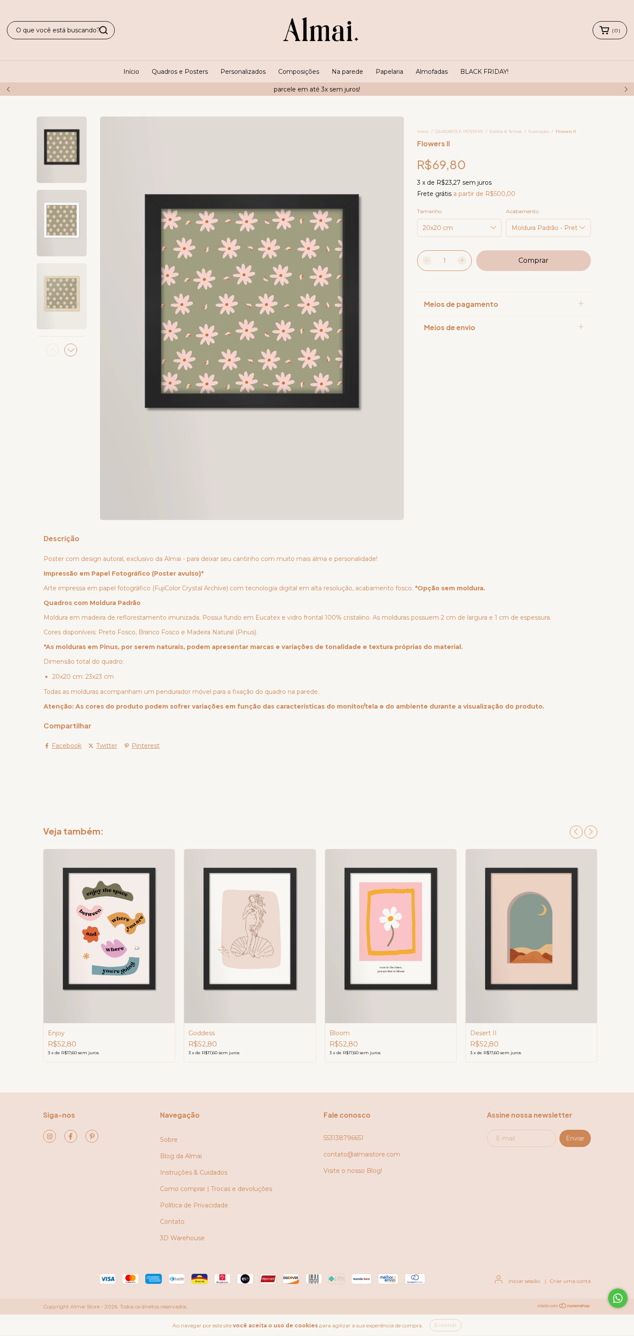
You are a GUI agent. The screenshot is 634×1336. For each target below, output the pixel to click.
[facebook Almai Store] (70, 1136)
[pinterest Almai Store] (91, 1136)
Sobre (169, 1140)
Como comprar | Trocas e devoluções (216, 1189)
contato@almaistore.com (361, 1154)
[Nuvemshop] (564, 1307)
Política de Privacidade (194, 1205)
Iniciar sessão (524, 1281)
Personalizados (243, 72)
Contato (172, 1222)
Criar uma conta (570, 1281)
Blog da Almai (181, 1156)
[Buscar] (103, 30)
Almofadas (432, 72)
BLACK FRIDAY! (484, 72)
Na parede (347, 72)
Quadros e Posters (180, 72)
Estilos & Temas (506, 131)
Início (131, 72)
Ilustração (538, 131)
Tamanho (429, 211)
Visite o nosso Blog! (352, 1171)
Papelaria (389, 72)
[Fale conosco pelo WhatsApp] (618, 1298)
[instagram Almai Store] (49, 1136)
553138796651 (343, 1138)
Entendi (445, 1325)
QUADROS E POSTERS (459, 131)
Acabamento (522, 211)
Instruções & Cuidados (193, 1172)
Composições (298, 72)
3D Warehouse (182, 1238)
